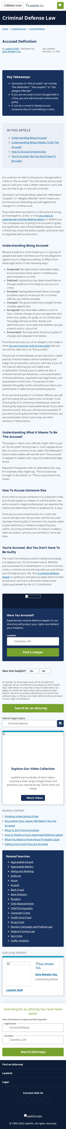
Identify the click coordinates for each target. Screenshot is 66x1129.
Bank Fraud (17, 889)
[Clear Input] (55, 641)
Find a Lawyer (33, 652)
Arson (14, 880)
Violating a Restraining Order (22, 816)
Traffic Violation (20, 940)
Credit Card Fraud (21, 917)
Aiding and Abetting (22, 871)
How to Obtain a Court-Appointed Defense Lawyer (34, 835)
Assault (15, 885)
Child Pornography (22, 908)
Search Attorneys (33, 1052)
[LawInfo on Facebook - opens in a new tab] (19, 1100)
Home (5, 28)
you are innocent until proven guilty (29, 345)
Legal (5, 1082)
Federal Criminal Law (23, 931)
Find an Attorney (12, 1064)
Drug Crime (17, 922)
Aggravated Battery (22, 866)
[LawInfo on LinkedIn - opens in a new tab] (47, 1100)
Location (11, 635)
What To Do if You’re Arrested (22, 830)
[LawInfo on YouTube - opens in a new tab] (37, 1100)
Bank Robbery (19, 894)
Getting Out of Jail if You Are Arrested (26, 844)
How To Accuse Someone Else (29, 151)
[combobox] (33, 641)
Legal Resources (18, 28)
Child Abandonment (22, 903)
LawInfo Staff (12, 48)
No (43, 670)
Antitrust (16, 876)
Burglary (16, 899)
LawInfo (7, 1073)
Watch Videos (35, 798)
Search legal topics (13, 718)
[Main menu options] (12, 5)
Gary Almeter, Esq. (11, 51)
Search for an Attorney (31, 708)
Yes (31, 670)
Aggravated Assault (22, 862)
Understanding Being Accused (29, 138)
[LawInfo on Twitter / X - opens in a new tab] (28, 1100)
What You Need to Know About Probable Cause (32, 839)
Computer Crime (20, 913)
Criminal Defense (37, 28)
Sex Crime (16, 936)
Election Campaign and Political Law (31, 926)
